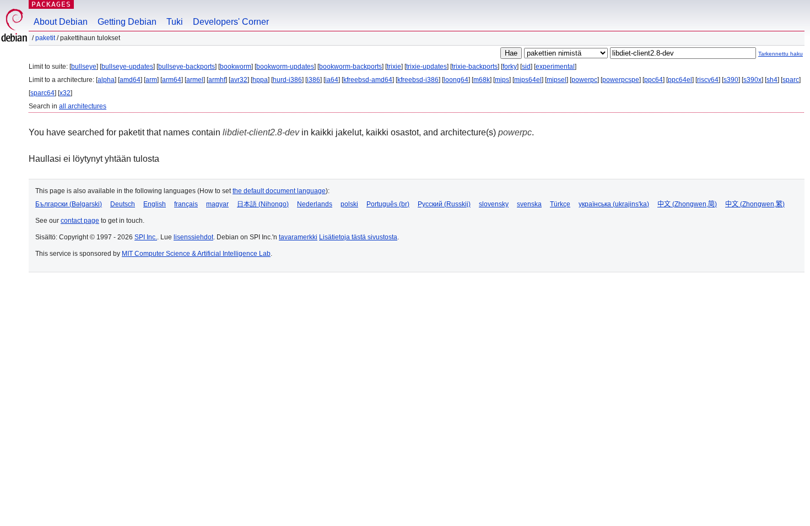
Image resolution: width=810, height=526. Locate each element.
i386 (313, 80)
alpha (106, 80)
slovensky (494, 204)
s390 (730, 80)
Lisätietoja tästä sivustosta (358, 237)
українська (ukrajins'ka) (614, 204)
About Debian (61, 21)
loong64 (456, 80)
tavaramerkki (298, 237)
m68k (481, 80)
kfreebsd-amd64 (367, 80)
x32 (65, 93)
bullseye (83, 66)
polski (349, 204)
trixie (394, 66)
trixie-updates (426, 66)
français (186, 204)
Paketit (45, 38)
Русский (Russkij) (444, 204)
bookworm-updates (285, 66)
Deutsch (122, 204)
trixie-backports (475, 66)
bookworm (235, 66)
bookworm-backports (350, 66)
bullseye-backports (186, 66)
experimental (555, 66)
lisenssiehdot (193, 237)
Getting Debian (127, 21)
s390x (752, 80)
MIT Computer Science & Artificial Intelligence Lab (196, 253)
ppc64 (653, 80)
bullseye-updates (127, 66)
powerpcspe (620, 80)
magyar (217, 204)
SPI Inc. (145, 237)
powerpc (584, 80)
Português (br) (387, 204)
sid (526, 66)
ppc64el (680, 80)
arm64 (171, 80)
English (154, 204)
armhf (216, 80)
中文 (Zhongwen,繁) (755, 204)
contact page (80, 220)
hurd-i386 (287, 80)
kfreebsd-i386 (418, 80)
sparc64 (42, 93)
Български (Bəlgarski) (68, 204)
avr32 (238, 80)
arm (151, 80)
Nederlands (314, 204)
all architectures (82, 106)
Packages (51, 4)
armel (194, 80)
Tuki (174, 21)
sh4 (771, 80)
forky (510, 66)
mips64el (528, 80)
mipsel (556, 80)
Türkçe (560, 204)
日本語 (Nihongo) (263, 204)
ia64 (331, 80)
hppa (260, 80)
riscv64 (708, 80)
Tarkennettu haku (780, 54)
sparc (790, 80)
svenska (529, 204)
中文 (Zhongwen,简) (687, 204)
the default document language (279, 191)
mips (502, 80)
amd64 (130, 80)
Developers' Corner (231, 21)
